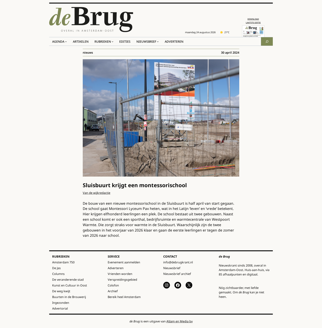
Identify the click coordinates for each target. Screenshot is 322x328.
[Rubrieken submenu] (112, 41)
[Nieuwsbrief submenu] (158, 41)
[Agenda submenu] (66, 41)
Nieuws (88, 52)
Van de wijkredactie (96, 193)
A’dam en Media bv (179, 321)
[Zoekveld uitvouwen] (267, 41)
